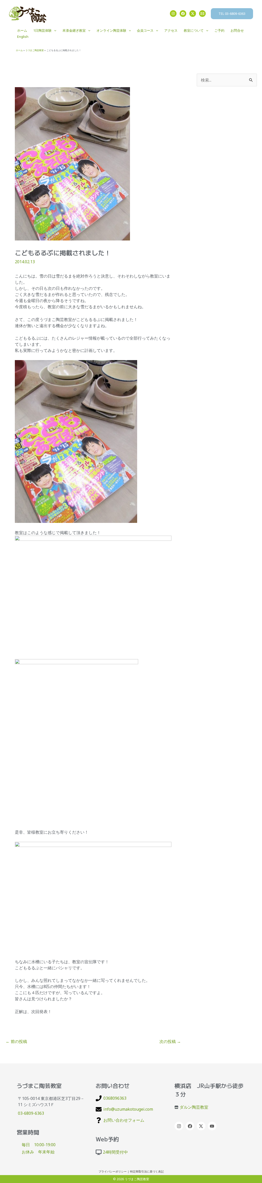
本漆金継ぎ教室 (74, 30)
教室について (194, 30)
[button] (232, 13)
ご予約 (219, 30)
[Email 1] (202, 13)
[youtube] (213, 1126)
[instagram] (179, 1126)
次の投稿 (170, 1041)
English (22, 36)
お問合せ (237, 30)
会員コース (145, 30)
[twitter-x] (202, 1126)
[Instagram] (173, 13)
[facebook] (190, 1126)
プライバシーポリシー (113, 1171)
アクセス (171, 30)
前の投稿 (16, 1041)
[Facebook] (183, 13)
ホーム (22, 30)
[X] (192, 13)
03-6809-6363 (31, 1113)
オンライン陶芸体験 (111, 30)
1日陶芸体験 (42, 30)
